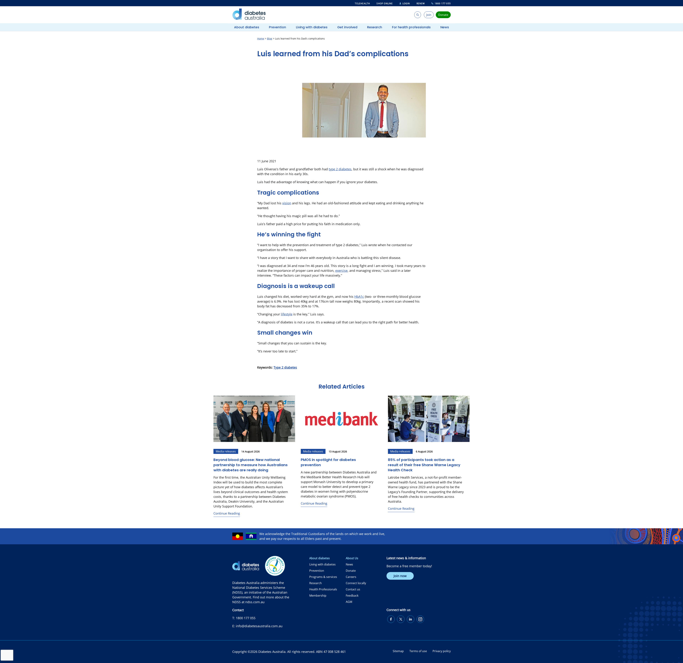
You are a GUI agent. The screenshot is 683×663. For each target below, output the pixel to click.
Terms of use (418, 651)
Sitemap (398, 651)
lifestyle (286, 314)
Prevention (277, 27)
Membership (317, 596)
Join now (400, 576)
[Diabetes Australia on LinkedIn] (410, 619)
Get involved (347, 27)
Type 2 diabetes (285, 367)
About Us (352, 558)
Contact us (353, 589)
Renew (421, 3)
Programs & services (323, 577)
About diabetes (246, 27)
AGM (349, 602)
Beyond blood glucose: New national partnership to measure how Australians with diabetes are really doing (250, 465)
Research (374, 27)
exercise (341, 270)
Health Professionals (323, 589)
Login (406, 3)
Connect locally (356, 583)
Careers (351, 577)
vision (286, 203)
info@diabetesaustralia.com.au (259, 626)
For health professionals (411, 27)
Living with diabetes (311, 27)
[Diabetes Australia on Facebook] (391, 619)
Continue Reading (226, 513)
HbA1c (359, 296)
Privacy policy (442, 651)
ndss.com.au (254, 602)
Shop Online (385, 3)
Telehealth (362, 3)
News (444, 27)
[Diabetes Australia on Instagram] (420, 619)
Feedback (352, 596)
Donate (351, 571)
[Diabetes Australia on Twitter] (400, 619)
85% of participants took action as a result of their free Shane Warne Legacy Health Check (424, 465)
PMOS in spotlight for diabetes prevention (328, 462)
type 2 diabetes (340, 169)
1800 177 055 (443, 3)
